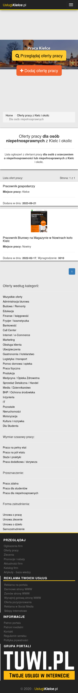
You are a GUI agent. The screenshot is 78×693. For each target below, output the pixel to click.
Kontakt (8, 631)
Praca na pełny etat (14, 447)
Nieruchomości (12, 411)
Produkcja (9, 373)
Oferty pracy (11, 550)
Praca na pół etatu (14, 452)
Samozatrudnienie (14, 529)
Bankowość (9, 325)
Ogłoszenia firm (13, 546)
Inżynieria (8, 397)
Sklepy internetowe (15, 611)
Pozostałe (9, 407)
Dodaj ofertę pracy (40, 70)
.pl (14, 4)
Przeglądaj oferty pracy (41, 55)
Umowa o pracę (12, 515)
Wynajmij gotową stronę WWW (22, 598)
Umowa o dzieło (12, 524)
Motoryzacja (10, 416)
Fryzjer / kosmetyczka (16, 320)
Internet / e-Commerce (16, 335)
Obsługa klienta (12, 344)
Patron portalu (12, 623)
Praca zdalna (11, 483)
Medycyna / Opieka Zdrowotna (21, 378)
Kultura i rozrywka (13, 421)
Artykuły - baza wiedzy (17, 572)
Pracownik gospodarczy (19, 186)
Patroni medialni (13, 627)
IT (4, 402)
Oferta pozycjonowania (18, 602)
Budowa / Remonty (14, 306)
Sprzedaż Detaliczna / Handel (20, 383)
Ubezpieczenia (11, 349)
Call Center (9, 330)
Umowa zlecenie (13, 519)
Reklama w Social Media (19, 606)
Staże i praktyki (12, 457)
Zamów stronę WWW (17, 593)
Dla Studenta (10, 426)
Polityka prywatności (16, 640)
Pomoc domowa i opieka (17, 363)
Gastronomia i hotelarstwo (18, 354)
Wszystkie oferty (12, 297)
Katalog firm (11, 568)
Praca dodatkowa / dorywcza (20, 462)
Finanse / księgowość (16, 316)
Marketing (9, 340)
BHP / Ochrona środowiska (19, 392)
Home (9, 115)
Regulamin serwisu (15, 636)
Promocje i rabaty (14, 559)
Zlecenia (9, 554)
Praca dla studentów (15, 488)
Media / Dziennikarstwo (17, 387)
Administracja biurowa (16, 301)
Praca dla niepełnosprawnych (20, 493)
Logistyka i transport (15, 359)
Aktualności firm (13, 563)
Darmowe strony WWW (18, 589)
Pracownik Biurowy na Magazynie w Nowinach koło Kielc (38, 239)
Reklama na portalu (16, 585)
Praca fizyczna (11, 368)
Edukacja (8, 311)
